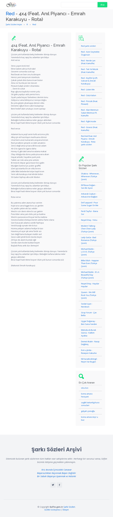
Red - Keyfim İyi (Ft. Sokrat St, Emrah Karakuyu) (89, 81)
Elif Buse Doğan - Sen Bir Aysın (88, 186)
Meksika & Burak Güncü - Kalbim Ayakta (88, 333)
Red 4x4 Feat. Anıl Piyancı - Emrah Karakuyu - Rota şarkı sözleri (89, 140)
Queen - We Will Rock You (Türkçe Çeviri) (88, 295)
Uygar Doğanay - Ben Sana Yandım (89, 322)
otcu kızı (84, 388)
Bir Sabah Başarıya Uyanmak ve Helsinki (56, 476)
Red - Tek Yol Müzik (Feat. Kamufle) (89, 70)
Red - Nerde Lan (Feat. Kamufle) (88, 62)
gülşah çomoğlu (88, 411)
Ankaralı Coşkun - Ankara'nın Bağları (89, 195)
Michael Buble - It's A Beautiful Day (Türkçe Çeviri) (90, 275)
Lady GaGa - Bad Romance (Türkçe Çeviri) (89, 240)
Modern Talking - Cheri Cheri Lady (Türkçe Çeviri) (88, 228)
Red (10, 13)
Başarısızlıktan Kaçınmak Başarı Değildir (56, 473)
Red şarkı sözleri (88, 46)
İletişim (66, 509)
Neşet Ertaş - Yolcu (89, 220)
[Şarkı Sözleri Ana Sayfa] (12, 5)
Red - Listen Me (88, 89)
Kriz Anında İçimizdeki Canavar (56, 469)
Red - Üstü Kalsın (88, 95)
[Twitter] (53, 485)
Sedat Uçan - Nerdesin (86, 305)
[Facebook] (59, 485)
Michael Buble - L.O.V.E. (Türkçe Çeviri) (88, 252)
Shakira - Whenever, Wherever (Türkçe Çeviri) (90, 176)
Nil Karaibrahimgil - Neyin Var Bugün (89, 360)
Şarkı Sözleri (69, 506)
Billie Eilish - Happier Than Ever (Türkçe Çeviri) (90, 263)
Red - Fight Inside (88, 121)
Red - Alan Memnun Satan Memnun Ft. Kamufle (89, 113)
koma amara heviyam (86, 395)
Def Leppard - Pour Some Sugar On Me (89, 204)
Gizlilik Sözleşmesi (52, 509)
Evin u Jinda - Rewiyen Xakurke (89, 351)
